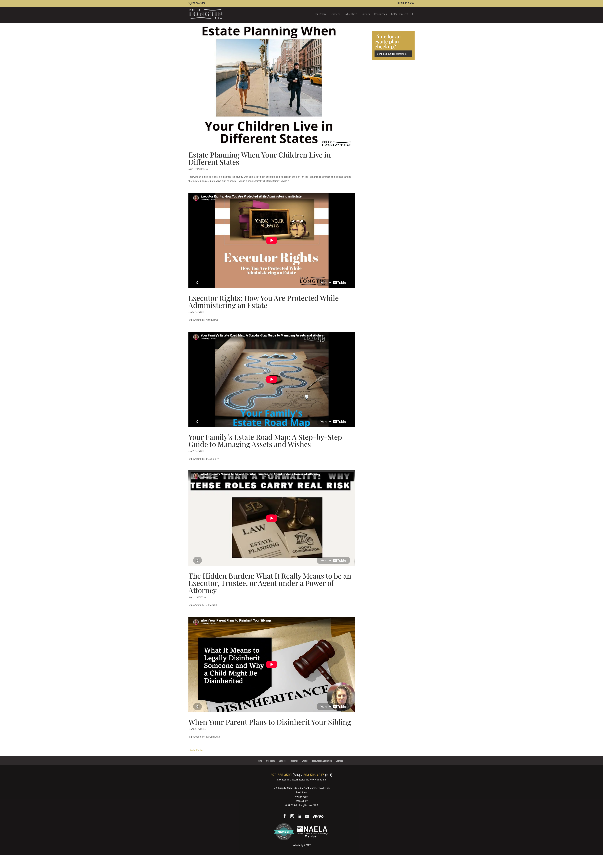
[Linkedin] (299, 816)
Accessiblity (302, 800)
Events (365, 14)
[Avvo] (318, 816)
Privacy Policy (301, 796)
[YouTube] (307, 816)
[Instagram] (292, 816)
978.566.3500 (198, 3)
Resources (380, 14)
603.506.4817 (313, 775)
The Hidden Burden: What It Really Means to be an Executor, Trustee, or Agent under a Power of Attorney (269, 583)
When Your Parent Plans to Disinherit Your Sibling (269, 722)
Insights (204, 169)
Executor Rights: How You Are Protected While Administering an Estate (263, 301)
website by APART (302, 845)
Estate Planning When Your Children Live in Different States (259, 158)
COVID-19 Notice (406, 3)
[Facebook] (284, 816)
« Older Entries (195, 750)
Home (259, 761)
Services (335, 14)
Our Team (319, 14)
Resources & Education (322, 761)
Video (203, 312)
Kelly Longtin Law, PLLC (306, 805)
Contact (339, 761)
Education (351, 14)
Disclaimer (301, 792)
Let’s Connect (399, 14)
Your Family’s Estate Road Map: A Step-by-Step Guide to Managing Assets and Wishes (265, 440)
